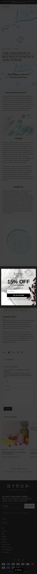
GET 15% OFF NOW (18, 295)
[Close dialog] (34, 270)
